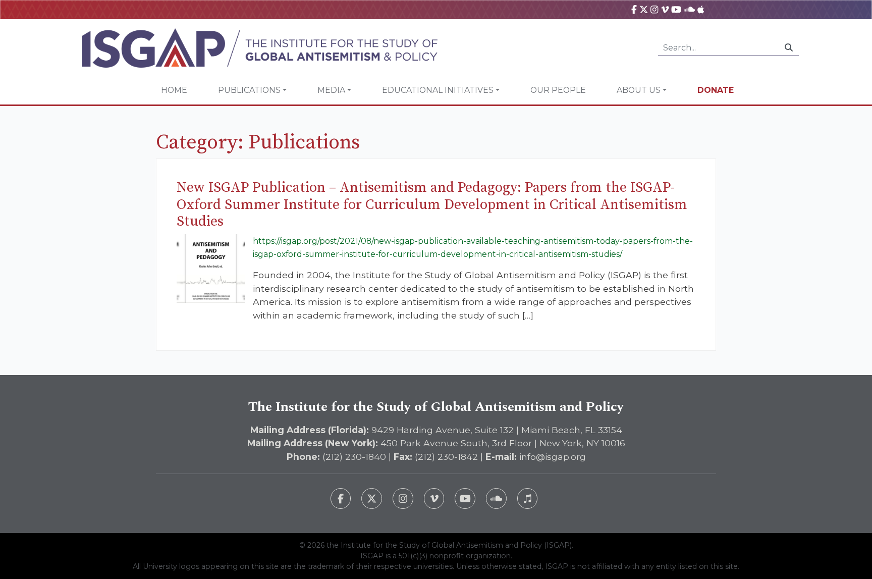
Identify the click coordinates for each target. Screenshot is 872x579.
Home (174, 90)
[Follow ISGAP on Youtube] (465, 498)
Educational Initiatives (438, 90)
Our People (558, 90)
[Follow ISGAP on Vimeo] (434, 498)
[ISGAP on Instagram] (654, 9)
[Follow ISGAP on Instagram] (403, 498)
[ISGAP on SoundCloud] (689, 9)
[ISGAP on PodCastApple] (700, 9)
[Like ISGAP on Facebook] (341, 498)
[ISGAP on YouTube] (676, 9)
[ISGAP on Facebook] (634, 9)
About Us (639, 90)
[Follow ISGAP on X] (371, 498)
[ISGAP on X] (643, 9)
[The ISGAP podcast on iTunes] (527, 498)
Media (331, 90)
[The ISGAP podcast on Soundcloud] (496, 498)
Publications (249, 90)
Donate (715, 90)
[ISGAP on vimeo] (665, 9)
